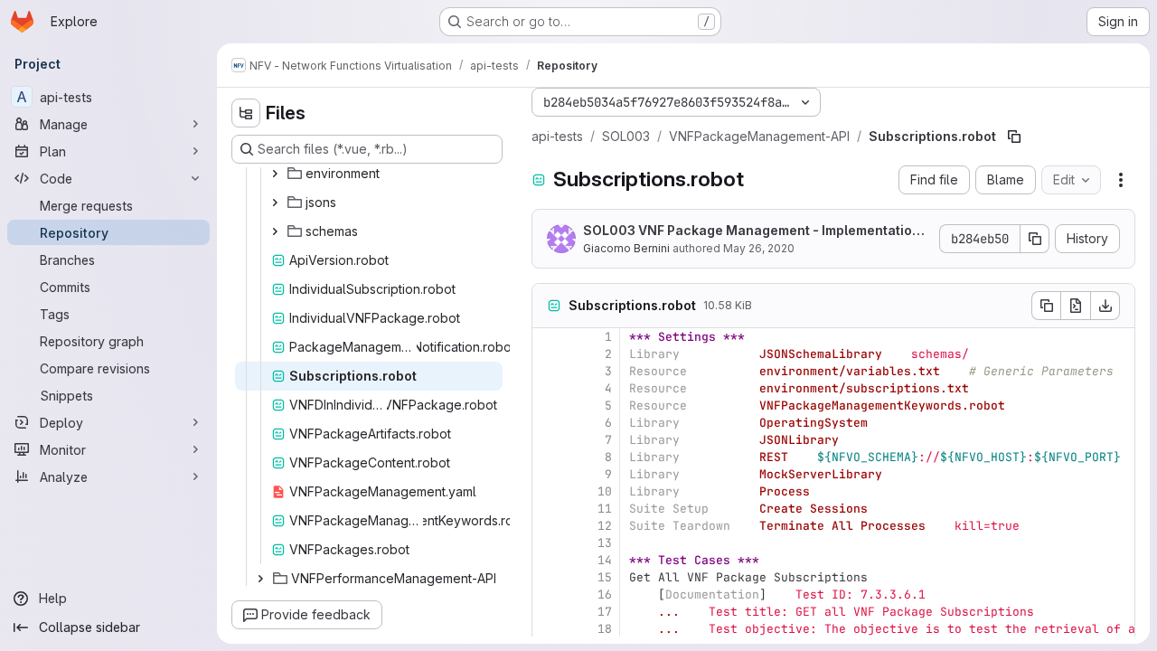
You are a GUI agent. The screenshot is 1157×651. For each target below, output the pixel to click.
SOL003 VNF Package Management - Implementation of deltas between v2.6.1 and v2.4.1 (751, 231)
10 (604, 491)
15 (604, 577)
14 (604, 560)
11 (604, 508)
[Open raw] (1075, 305)
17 (604, 611)
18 (604, 629)
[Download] (1105, 305)
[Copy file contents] (1045, 305)
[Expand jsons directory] (275, 202)
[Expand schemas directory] (275, 231)
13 (604, 543)
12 (604, 525)
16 (604, 594)
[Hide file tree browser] (245, 113)
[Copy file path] (1014, 136)
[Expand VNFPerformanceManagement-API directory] (260, 579)
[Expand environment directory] (275, 173)
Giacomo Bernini (626, 248)
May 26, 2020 (759, 248)
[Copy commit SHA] (1035, 238)
